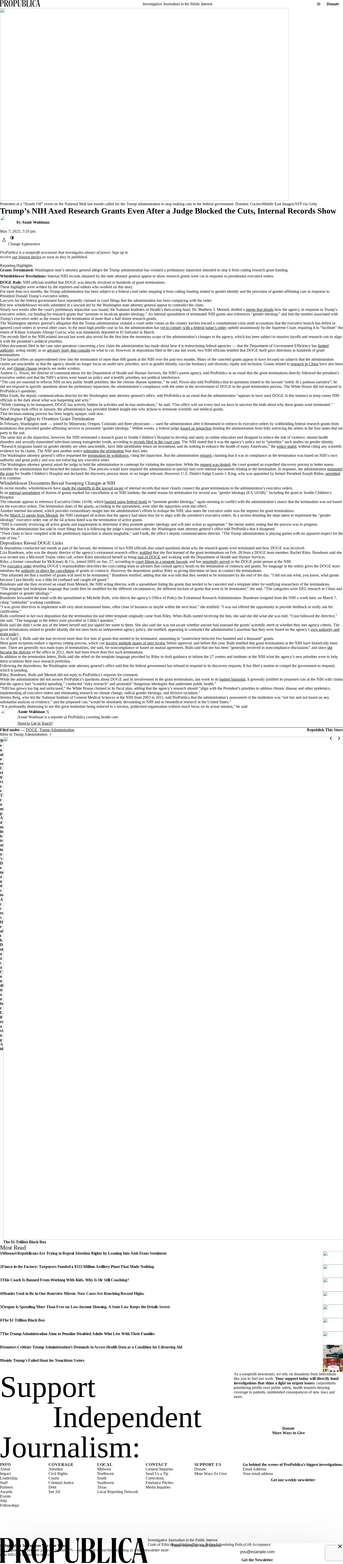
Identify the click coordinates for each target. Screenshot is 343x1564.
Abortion (55, 1469)
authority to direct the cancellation (48, 570)
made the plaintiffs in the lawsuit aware (93, 488)
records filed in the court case (157, 442)
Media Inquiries (158, 1487)
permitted (332, 473)
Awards (6, 1492)
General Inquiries (159, 1469)
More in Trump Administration (23, 734)
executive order (19, 566)
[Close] (340, 1546)
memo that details (259, 309)
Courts (53, 1478)
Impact (5, 1473)
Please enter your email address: (197, 1545)
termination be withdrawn (108, 455)
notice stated (286, 446)
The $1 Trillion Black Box (24, 1242)
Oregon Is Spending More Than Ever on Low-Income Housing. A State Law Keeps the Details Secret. (86, 1307)
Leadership (9, 1478)
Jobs (3, 1501)
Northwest (105, 1473)
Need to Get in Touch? (35, 723)
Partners (6, 1487)
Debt (52, 1487)
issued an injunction (196, 428)
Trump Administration (56, 730)
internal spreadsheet (24, 492)
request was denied (215, 464)
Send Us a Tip (157, 1473)
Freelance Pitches (159, 1482)
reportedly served (216, 561)
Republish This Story (325, 730)
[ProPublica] (20, 4)
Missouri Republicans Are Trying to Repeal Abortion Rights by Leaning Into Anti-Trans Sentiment (84, 1253)
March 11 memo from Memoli (34, 515)
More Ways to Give (288, 1433)
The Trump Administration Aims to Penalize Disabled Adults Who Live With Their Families (78, 1334)
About (5, 1469)
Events (5, 1496)
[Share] (4, 240)
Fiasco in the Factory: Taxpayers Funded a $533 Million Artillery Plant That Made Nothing (78, 1266)
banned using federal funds (125, 502)
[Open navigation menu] (319, 4)
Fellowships (9, 1505)
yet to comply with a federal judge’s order (193, 327)
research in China (304, 364)
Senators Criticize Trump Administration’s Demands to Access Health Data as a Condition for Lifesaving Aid (1, 895)
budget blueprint (232, 679)
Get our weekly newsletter (293, 1480)
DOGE (31, 730)
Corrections (155, 1478)
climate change (25, 368)
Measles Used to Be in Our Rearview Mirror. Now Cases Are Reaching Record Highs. (73, 1293)
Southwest (105, 1482)
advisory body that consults (68, 350)
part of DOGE (149, 557)
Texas (101, 1487)
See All (54, 1492)
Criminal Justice (61, 1482)
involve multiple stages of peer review (136, 643)
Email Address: (255, 1469)
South (101, 1478)
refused (205, 455)
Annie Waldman (35, 222)
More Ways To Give (210, 1473)
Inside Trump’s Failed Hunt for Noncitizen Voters (43, 1360)
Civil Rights (58, 1473)
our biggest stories (26, 257)
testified (146, 552)
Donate (333, 4)
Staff (4, 1482)
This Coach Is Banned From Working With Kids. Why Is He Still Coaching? (65, 1280)
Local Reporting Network (117, 1492)
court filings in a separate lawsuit (161, 561)
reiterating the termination (103, 451)
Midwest (104, 1469)
